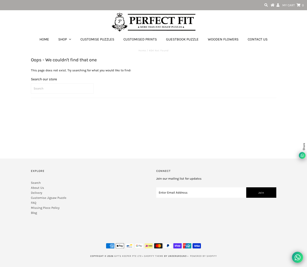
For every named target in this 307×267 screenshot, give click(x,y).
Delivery (36, 193)
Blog (34, 213)
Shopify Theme (153, 256)
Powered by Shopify (203, 256)
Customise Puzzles (97, 39)
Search (36, 183)
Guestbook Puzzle (182, 39)
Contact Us (258, 39)
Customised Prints (140, 39)
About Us (37, 188)
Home (44, 39)
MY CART (293, 5)
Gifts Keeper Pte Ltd (128, 256)
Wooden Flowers (223, 39)
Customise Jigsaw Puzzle (48, 198)
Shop (62, 39)
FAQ (33, 203)
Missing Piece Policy (45, 208)
